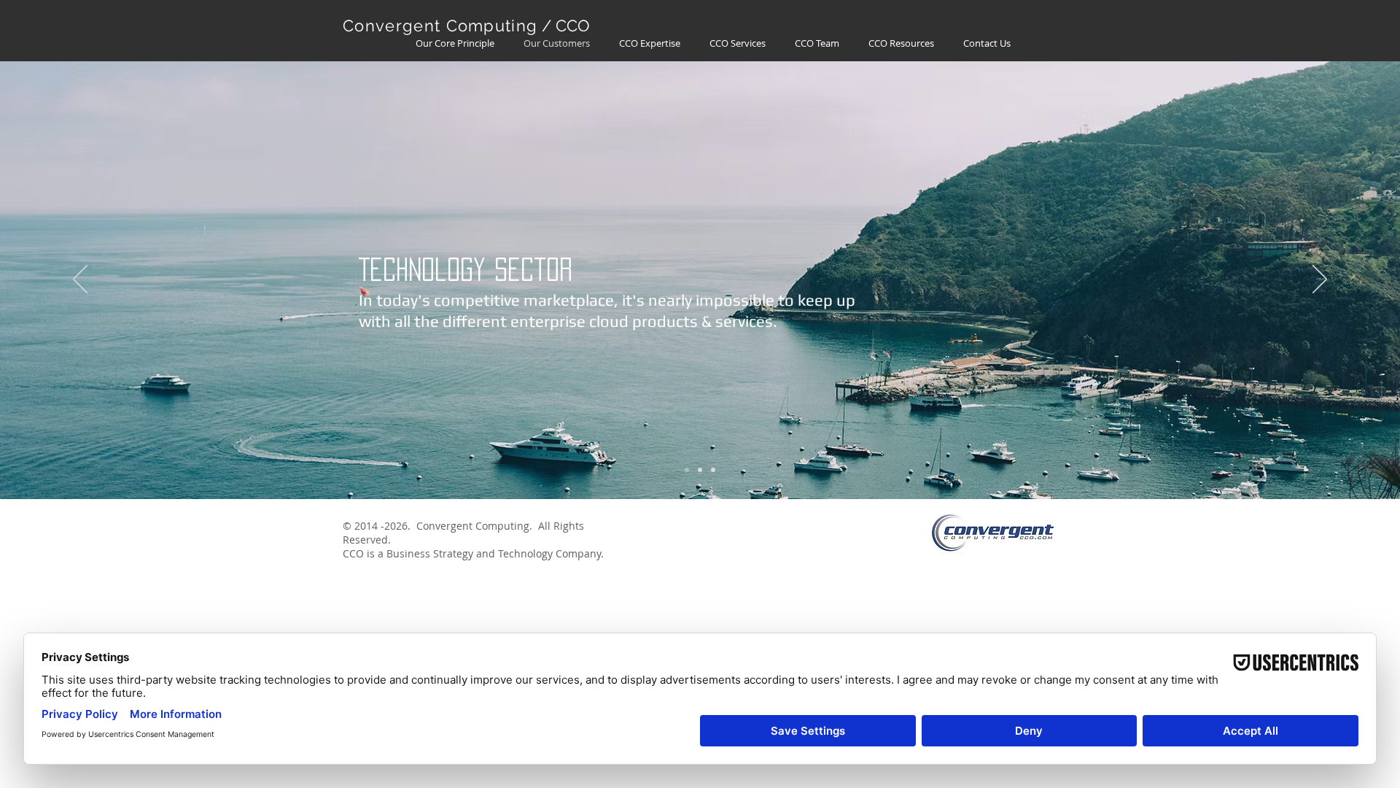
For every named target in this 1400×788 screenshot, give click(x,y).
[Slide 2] (700, 470)
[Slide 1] (687, 470)
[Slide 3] (713, 470)
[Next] (1319, 280)
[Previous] (80, 280)
